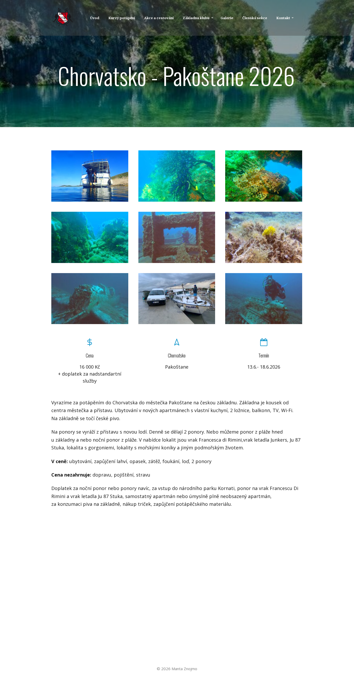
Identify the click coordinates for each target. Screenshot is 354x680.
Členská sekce (254, 18)
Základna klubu (196, 18)
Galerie (227, 18)
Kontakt (283, 18)
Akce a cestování (159, 18)
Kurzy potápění (121, 18)
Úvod (94, 18)
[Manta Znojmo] (63, 17)
